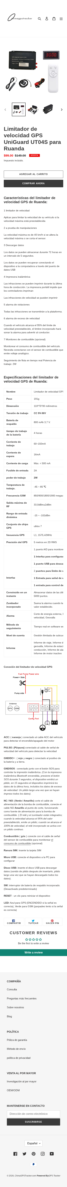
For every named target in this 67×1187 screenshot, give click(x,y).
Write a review (34, 952)
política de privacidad (18, 1057)
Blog (9, 1016)
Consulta (12, 989)
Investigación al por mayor (21, 1081)
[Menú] (61, 18)
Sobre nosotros (15, 1007)
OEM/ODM (13, 1090)
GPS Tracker (54, 1176)
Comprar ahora (33, 183)
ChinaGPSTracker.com (25, 1176)
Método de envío (16, 1048)
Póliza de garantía (17, 1039)
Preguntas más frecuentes (22, 998)
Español (32, 1143)
